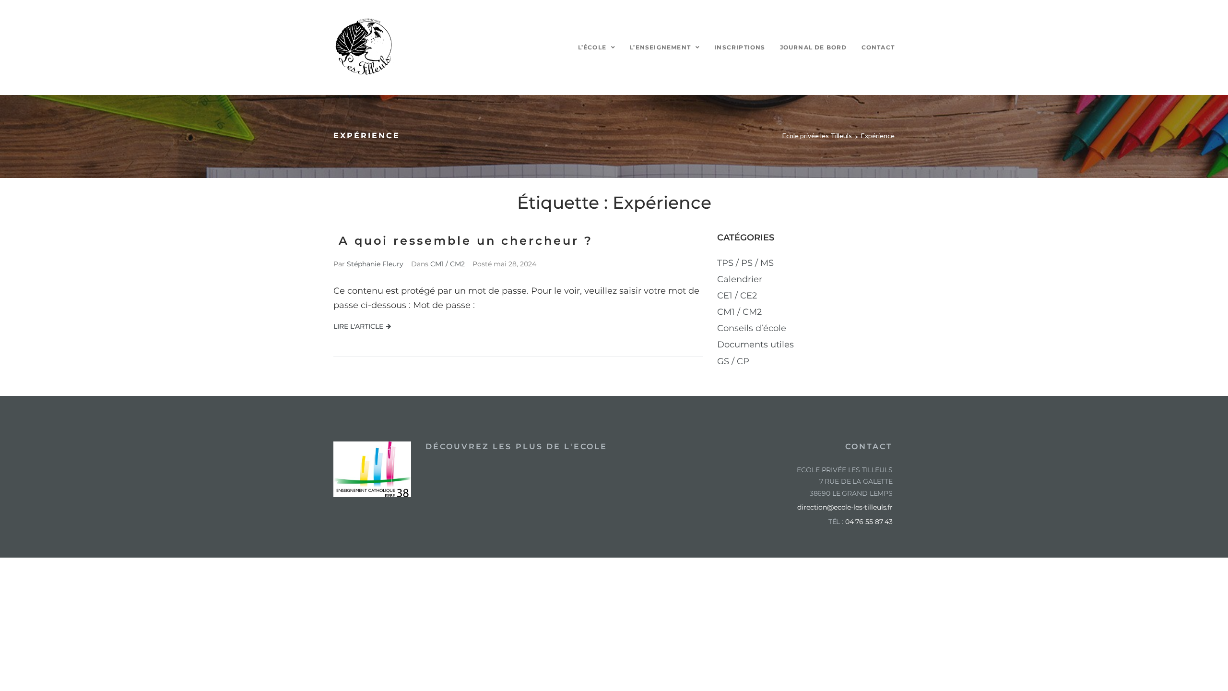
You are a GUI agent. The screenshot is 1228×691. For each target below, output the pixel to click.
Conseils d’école (751, 328)
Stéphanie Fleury (375, 264)
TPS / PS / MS (745, 263)
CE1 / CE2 (737, 295)
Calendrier (739, 279)
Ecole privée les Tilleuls (817, 135)
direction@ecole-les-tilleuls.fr (845, 507)
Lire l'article (358, 326)
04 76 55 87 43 (869, 521)
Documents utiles (755, 344)
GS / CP (733, 361)
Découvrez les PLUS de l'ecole (516, 446)
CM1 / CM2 (447, 264)
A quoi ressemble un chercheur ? (463, 241)
